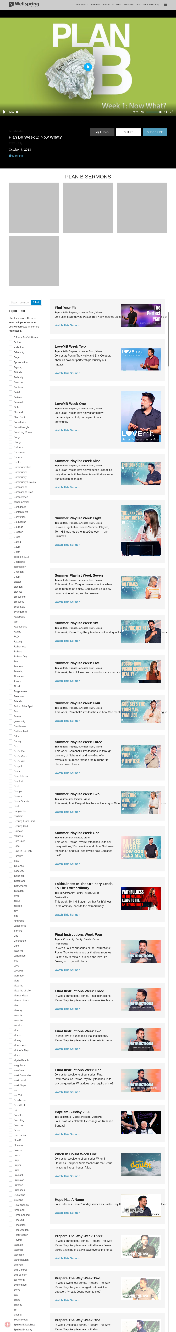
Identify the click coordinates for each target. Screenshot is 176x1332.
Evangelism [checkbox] (20, 611)
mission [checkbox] (18, 1025)
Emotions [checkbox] (19, 601)
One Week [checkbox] (20, 1105)
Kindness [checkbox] (19, 920)
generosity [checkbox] (19, 721)
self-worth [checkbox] (19, 1279)
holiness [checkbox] (18, 835)
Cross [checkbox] (17, 536)
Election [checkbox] (18, 586)
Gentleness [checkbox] (20, 726)
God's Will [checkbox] (19, 761)
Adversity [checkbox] (19, 352)
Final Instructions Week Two (78, 1031)
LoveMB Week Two (70, 346)
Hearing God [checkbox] (21, 826)
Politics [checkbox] (18, 1150)
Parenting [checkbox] (19, 1120)
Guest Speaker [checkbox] (22, 801)
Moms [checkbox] (17, 1035)
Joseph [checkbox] (18, 905)
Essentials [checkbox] (19, 606)
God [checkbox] (16, 746)
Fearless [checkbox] (18, 666)
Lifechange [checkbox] (20, 940)
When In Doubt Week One (76, 1154)
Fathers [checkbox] (18, 651)
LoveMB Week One (70, 404)
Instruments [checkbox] (20, 885)
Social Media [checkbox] (21, 1319)
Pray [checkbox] (16, 1160)
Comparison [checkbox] (20, 486)
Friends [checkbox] (18, 701)
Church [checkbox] (18, 457)
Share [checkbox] (17, 1299)
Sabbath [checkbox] (18, 1244)
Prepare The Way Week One (77, 1320)
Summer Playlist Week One (77, 833)
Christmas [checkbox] (19, 452)
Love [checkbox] (16, 965)
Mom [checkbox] (16, 1030)
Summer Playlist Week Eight (78, 518)
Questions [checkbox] (19, 1194)
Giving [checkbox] (17, 741)
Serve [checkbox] (17, 1289)
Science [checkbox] (18, 1264)
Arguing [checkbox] (18, 367)
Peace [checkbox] (17, 1130)
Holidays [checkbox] (18, 830)
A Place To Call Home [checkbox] (26, 337)
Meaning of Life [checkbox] (22, 990)
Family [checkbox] (17, 631)
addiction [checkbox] (19, 347)
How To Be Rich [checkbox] (23, 850)
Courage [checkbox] (18, 526)
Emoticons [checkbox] (20, 596)
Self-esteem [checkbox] (20, 1274)
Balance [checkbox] (18, 382)
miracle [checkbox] (18, 1015)
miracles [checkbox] (18, 1020)
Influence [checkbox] (19, 865)
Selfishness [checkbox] (20, 1284)
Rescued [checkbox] (19, 1219)
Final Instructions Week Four (78, 934)
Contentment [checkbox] (21, 511)
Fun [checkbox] (16, 711)
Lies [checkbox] (16, 935)
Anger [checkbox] (17, 357)
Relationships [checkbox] (21, 1204)
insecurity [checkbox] (19, 870)
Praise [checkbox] (17, 1155)
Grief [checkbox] (16, 786)
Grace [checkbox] (17, 771)
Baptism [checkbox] (18, 387)
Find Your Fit (65, 308)
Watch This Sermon (67, 325)
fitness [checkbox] (17, 681)
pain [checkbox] (16, 1110)
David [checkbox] (17, 546)
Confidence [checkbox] (20, 506)
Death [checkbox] (17, 551)
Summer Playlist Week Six (76, 623)
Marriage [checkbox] (19, 975)
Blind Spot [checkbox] (19, 417)
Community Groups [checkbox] (25, 482)
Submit (36, 302)
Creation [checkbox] (18, 531)
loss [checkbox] (16, 960)
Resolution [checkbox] (19, 1224)
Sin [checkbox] (15, 1309)
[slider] (74, 112)
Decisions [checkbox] (19, 561)
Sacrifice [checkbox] (18, 1249)
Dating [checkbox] (17, 541)
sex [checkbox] (16, 1294)
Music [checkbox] (17, 1055)
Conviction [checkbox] (19, 516)
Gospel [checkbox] (18, 766)
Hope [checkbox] (17, 845)
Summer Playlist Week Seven (79, 575)
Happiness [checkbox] (20, 811)
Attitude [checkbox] (18, 372)
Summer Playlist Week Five (77, 663)
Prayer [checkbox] (17, 1165)
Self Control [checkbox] (20, 1269)
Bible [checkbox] (16, 407)
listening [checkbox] (18, 950)
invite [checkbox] (16, 895)
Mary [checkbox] (16, 980)
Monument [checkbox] (20, 1045)
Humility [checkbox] (18, 855)
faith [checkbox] (16, 621)
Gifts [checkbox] (16, 736)
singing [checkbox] (17, 1314)
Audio (103, 132)
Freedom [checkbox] (19, 696)
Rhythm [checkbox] (18, 1239)
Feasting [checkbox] (18, 671)
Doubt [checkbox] (17, 576)
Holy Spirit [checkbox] (19, 840)
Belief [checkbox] (17, 392)
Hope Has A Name (69, 1200)
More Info (18, 155)
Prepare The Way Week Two (77, 1278)
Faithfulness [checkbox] (20, 626)
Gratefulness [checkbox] (21, 776)
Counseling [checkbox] (20, 521)
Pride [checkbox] (16, 1170)
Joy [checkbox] (16, 910)
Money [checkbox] (17, 1040)
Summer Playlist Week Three (78, 742)
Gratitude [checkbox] (19, 781)
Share (129, 132)
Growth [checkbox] (18, 796)
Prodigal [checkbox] (18, 1174)
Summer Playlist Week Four (77, 703)
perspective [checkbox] (20, 1135)
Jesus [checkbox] (17, 900)
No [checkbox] (15, 1090)
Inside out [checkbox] (19, 875)
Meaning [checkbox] (18, 985)
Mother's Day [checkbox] (21, 1050)
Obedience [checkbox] (20, 1100)
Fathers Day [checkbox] (21, 656)
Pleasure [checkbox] (19, 1145)
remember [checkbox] (19, 1209)
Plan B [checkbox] (17, 1140)
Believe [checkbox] (18, 397)
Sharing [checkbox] (18, 1304)
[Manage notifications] (7, 1324)
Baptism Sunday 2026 (72, 1112)
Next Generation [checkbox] (23, 1075)
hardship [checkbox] (18, 816)
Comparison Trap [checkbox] (23, 491)
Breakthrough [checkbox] (21, 427)
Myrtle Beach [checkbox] (21, 1060)
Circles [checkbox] (17, 462)
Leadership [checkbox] (20, 925)
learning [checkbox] (18, 930)
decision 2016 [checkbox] (21, 556)
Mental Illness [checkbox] (21, 1000)
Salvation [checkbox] (19, 1254)
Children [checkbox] (18, 447)
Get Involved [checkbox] (21, 731)
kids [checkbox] (16, 915)
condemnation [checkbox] (21, 501)
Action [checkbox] (17, 342)
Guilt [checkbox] (16, 806)
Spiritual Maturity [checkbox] (23, 1329)
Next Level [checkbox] (20, 1080)
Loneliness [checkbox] (20, 955)
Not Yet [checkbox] (18, 1095)
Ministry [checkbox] (18, 1010)
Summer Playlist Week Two (77, 794)
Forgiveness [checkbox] (21, 691)
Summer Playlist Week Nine (77, 461)
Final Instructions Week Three (79, 991)
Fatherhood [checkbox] (20, 646)
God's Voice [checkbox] (20, 756)
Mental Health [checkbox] (21, 995)
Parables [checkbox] (19, 1115)
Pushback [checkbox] (19, 1189)
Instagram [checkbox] (19, 880)
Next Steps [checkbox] (20, 1085)
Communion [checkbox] (20, 472)
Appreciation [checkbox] (21, 362)
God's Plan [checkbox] (20, 751)
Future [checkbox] (17, 716)
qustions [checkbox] (18, 1199)
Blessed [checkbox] (18, 412)
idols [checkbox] (16, 860)
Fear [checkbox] (16, 661)
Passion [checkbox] (18, 1125)
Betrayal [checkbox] (18, 402)
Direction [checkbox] (19, 571)
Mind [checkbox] (16, 1005)
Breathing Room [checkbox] (23, 432)
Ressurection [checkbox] (21, 1229)
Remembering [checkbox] (22, 1214)
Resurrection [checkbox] (21, 1234)
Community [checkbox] (20, 477)
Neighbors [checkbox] (19, 1065)
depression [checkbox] (20, 566)
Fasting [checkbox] (18, 641)
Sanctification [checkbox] (21, 1259)
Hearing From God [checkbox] (24, 821)
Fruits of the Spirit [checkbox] (23, 706)
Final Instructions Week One (78, 1070)
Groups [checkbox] (18, 791)
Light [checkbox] (16, 945)
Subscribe (155, 132)
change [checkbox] (18, 442)
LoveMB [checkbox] (18, 970)
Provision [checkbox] (19, 1179)
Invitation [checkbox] (19, 890)
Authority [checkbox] (19, 377)
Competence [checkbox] (21, 496)
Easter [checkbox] (17, 581)
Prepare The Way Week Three (79, 1236)
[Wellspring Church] (24, 5)
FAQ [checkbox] (16, 636)
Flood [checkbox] (17, 686)
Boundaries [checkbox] (20, 422)
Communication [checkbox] (22, 467)
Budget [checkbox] (17, 437)
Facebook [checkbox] (19, 616)
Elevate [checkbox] (18, 591)
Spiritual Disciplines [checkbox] (24, 1324)
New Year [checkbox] (19, 1070)
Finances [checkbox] (19, 676)
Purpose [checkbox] (18, 1184)
